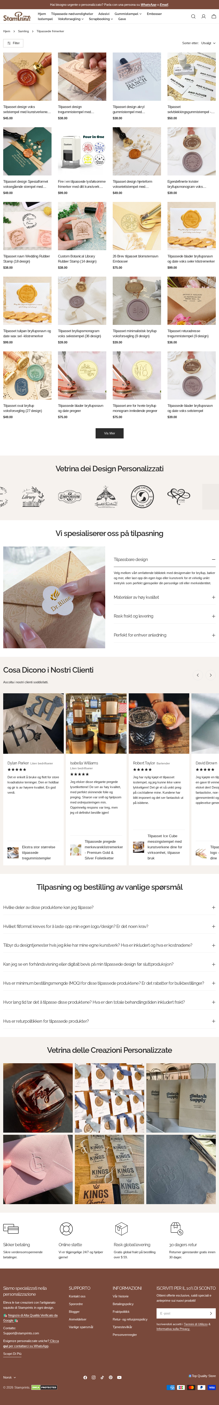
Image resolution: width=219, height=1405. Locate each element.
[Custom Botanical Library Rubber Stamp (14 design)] (82, 226)
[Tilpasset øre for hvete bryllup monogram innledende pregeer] (137, 375)
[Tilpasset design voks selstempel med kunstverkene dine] (27, 77)
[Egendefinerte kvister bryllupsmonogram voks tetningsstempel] (191, 151)
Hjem (6, 31)
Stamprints (22, 1387)
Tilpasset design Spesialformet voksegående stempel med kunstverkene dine (25, 185)
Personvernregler (125, 1334)
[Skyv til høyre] (211, 675)
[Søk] (193, 16)
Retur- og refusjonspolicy (130, 1319)
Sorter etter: (190, 43)
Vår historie (121, 1296)
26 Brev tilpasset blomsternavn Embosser (135, 258)
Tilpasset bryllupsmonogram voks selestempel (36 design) (79, 333)
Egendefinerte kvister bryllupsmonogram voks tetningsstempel (185, 185)
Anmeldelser (77, 1319)
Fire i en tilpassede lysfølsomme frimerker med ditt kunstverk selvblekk (81, 185)
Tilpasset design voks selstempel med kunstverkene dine (25, 110)
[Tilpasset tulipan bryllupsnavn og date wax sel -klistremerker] (27, 301)
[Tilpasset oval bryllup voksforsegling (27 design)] (27, 375)
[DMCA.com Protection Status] (44, 1387)
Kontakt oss (77, 1296)
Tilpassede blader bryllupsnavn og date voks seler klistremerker (191, 258)
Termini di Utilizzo (196, 1324)
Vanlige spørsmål (81, 1327)
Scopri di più (12, 1353)
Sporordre (76, 1304)
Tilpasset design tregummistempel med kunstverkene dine (74, 110)
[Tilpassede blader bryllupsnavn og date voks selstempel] (191, 375)
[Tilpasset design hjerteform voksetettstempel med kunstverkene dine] (137, 151)
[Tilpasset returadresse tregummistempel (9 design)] (191, 301)
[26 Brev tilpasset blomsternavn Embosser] (137, 226)
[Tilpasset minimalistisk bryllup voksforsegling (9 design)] (137, 301)
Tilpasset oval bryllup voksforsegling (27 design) (22, 408)
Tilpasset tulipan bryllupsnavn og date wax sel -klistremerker (27, 333)
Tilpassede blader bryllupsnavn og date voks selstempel (190, 408)
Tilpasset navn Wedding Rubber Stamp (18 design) (26, 258)
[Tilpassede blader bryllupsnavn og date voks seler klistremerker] (191, 226)
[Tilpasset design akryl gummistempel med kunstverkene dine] (137, 77)
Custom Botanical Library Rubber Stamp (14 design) (77, 258)
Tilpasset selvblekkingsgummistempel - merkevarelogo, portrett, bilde (189, 110)
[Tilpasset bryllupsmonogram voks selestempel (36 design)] (82, 301)
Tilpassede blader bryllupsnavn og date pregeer (80, 408)
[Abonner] (210, 1313)
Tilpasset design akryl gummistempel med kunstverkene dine (128, 110)
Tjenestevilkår (122, 1327)
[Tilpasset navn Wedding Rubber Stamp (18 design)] (27, 226)
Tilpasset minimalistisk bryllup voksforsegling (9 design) (135, 333)
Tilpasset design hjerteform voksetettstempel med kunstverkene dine (132, 185)
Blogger (74, 1311)
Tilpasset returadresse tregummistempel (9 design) (188, 333)
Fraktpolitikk (121, 1311)
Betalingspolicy (123, 1304)
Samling (23, 31)
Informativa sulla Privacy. (173, 1329)
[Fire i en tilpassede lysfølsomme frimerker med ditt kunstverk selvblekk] (82, 151)
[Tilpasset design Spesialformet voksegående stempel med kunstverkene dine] (27, 151)
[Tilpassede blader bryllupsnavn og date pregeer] (82, 375)
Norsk (7, 1377)
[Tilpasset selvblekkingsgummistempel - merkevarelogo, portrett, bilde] (191, 77)
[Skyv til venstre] (198, 675)
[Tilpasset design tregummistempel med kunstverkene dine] (82, 77)
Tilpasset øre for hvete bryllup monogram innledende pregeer (135, 408)
